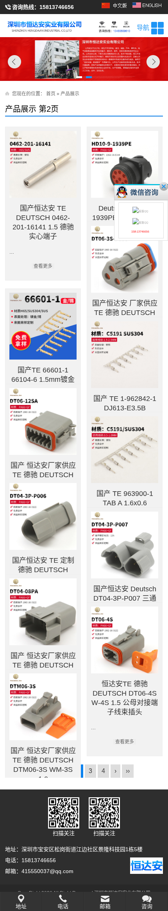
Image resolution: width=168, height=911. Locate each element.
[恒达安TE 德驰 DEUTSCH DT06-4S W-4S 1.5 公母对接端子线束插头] (124, 640)
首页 (50, 94)
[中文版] (115, 8)
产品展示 (70, 94)
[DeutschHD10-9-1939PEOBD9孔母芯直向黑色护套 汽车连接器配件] (124, 164)
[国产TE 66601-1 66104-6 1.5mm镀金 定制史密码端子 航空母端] (42, 326)
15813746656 (56, 7)
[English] (147, 8)
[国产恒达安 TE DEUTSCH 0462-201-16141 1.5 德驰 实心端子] (42, 164)
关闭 (163, 186)
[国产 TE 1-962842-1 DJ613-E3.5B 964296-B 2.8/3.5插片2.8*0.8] (124, 354)
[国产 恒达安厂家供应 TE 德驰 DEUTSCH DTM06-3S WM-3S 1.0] (42, 706)
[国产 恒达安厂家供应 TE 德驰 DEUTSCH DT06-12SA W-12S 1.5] (42, 421)
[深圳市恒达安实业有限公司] (84, 25)
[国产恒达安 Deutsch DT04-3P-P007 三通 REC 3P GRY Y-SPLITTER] (124, 545)
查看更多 (43, 266)
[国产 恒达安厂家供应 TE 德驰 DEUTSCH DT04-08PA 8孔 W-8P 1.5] (42, 611)
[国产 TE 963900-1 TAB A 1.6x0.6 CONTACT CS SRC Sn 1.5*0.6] (124, 449)
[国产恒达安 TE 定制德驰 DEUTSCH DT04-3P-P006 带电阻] (42, 516)
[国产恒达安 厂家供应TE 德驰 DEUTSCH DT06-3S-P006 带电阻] (124, 259)
